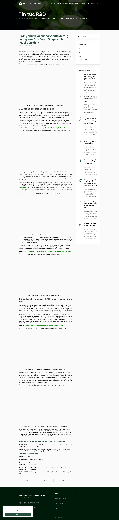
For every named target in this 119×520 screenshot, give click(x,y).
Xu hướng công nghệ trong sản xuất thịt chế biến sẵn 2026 (90, 161)
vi (97, 3)
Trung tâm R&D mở (68, 3)
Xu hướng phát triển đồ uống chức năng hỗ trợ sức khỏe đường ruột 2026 (90, 99)
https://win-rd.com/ (29, 456)
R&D (80, 56)
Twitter (45, 480)
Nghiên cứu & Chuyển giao (45, 3)
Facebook (27, 480)
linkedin (63, 480)
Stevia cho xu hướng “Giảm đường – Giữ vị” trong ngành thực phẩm (90, 204)
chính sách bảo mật (9, 510)
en (99, 3)
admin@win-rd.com (31, 462)
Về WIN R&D (33, 3)
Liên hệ (93, 3)
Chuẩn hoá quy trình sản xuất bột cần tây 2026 (90, 225)
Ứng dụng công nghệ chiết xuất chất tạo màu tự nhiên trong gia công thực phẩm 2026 (90, 182)
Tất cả (80, 48)
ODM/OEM (56, 3)
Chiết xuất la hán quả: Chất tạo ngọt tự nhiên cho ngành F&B (90, 141)
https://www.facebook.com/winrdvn (33, 459)
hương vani (61, 377)
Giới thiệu (57, 496)
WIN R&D (78, 493)
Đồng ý (18, 514)
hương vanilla (48, 239)
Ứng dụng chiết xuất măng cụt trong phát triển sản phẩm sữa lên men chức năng (90, 120)
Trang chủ (22, 18)
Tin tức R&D (84, 3)
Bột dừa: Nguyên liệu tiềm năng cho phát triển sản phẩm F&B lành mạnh (90, 77)
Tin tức (80, 52)
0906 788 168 (32, 464)
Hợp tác (77, 3)
